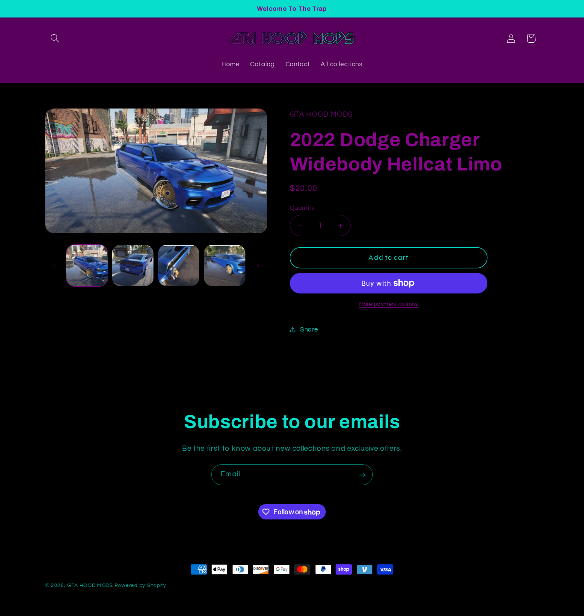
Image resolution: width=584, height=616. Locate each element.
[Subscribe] (362, 474)
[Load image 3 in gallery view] (179, 265)
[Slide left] (54, 265)
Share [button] (309, 329)
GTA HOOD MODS (90, 585)
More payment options (388, 304)
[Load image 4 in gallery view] (224, 265)
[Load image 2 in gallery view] (132, 265)
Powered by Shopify (140, 585)
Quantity (302, 208)
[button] (55, 38)
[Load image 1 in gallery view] (87, 265)
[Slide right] (257, 265)
